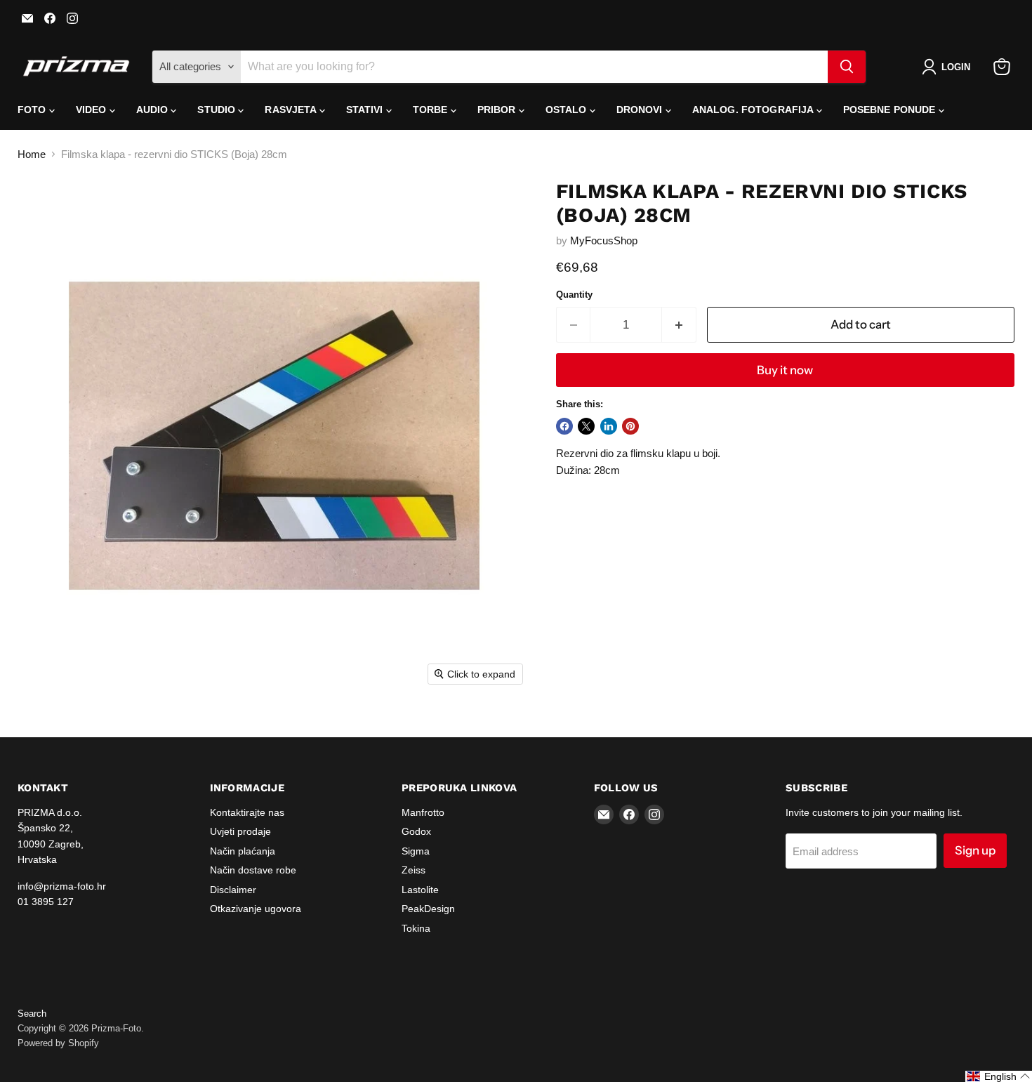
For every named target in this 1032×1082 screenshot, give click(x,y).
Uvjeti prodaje (240, 831)
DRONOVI (641, 109)
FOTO (33, 109)
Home (32, 154)
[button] (949, 66)
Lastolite (420, 889)
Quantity (574, 294)
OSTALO (567, 109)
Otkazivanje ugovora (255, 908)
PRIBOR (498, 109)
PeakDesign (428, 908)
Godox (416, 831)
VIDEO (93, 109)
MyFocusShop (603, 240)
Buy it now (785, 370)
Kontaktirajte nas (247, 812)
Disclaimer (233, 889)
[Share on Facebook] (564, 426)
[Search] (847, 67)
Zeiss (413, 870)
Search (32, 1013)
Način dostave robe (253, 870)
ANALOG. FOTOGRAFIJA (754, 109)
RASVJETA (292, 109)
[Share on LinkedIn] (608, 426)
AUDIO (153, 109)
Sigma (416, 851)
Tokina (416, 928)
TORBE (432, 109)
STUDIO (217, 109)
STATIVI (366, 109)
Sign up (975, 850)
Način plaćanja (242, 851)
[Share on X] (586, 426)
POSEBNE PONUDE (891, 109)
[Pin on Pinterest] (630, 426)
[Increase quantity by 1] (679, 325)
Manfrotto (423, 812)
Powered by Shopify (58, 1043)
